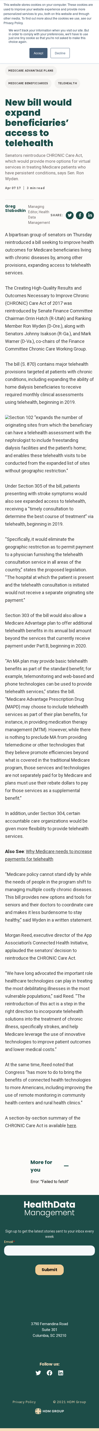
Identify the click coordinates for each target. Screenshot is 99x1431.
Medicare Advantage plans (31, 70)
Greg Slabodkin (15, 208)
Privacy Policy (24, 1402)
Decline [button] (60, 53)
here (71, 1125)
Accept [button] (38, 53)
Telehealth (67, 83)
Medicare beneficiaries (28, 83)
